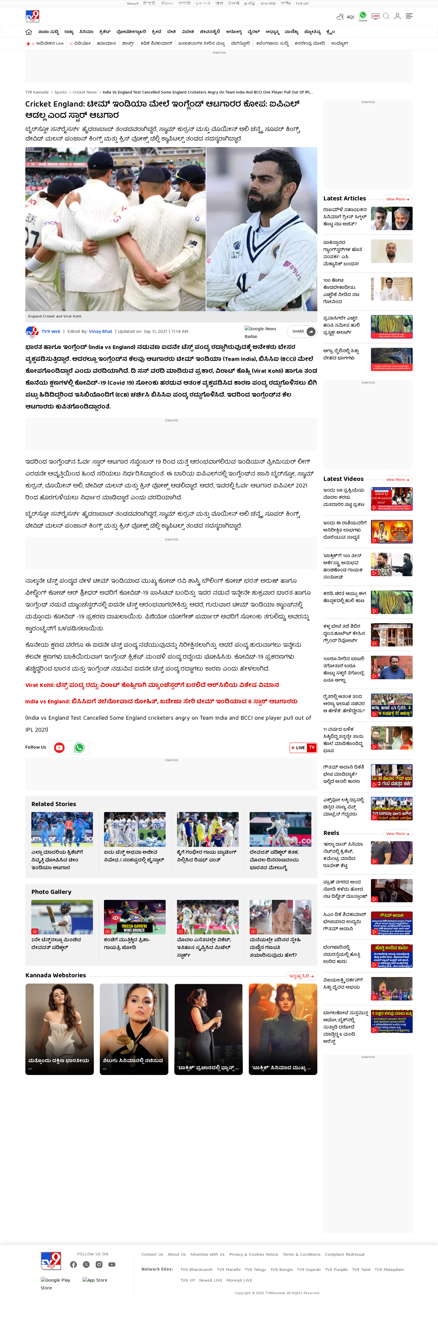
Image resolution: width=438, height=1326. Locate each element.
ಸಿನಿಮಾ (86, 32)
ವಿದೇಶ (188, 32)
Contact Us (152, 1255)
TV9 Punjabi (336, 1270)
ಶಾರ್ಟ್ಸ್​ (128, 43)
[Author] (32, 332)
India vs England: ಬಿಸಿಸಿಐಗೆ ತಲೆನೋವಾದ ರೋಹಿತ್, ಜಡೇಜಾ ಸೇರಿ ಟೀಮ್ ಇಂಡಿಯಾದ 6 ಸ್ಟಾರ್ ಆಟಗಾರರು (161, 702)
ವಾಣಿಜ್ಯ (291, 32)
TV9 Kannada (37, 92)
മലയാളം (268, 4)
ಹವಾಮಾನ (106, 43)
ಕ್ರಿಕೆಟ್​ (105, 32)
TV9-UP (302, 4)
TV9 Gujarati (309, 1270)
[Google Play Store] (59, 1284)
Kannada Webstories (55, 976)
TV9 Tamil (361, 1270)
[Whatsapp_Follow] (79, 747)
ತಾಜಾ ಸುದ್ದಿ (48, 32)
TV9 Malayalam (389, 1270)
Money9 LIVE (239, 1281)
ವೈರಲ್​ (254, 32)
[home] (28, 32)
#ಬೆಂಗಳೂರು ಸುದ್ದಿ (272, 43)
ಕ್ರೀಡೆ (156, 32)
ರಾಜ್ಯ (68, 32)
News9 (133, 4)
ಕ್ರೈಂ (331, 32)
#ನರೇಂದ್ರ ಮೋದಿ (310, 43)
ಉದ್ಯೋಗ (339, 43)
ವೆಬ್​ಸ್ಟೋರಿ (240, 43)
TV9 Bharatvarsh (196, 1270)
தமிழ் (250, 4)
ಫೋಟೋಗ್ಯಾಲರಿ (131, 32)
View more (395, 199)
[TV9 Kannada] (32, 16)
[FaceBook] (73, 1264)
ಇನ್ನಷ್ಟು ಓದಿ (299, 976)
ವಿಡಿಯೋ (82, 43)
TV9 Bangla (281, 1270)
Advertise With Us (207, 1255)
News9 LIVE (210, 1281)
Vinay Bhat (100, 332)
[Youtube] (59, 747)
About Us (177, 1255)
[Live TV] (373, 16)
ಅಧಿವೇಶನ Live (49, 43)
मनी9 (286, 4)
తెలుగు (167, 4)
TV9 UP (187, 1281)
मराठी (184, 4)
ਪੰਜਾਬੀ (233, 4)
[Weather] (340, 16)
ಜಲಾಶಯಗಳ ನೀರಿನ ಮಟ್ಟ (201, 43)
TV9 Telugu (255, 1270)
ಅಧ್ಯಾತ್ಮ (272, 32)
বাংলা (219, 4)
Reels (331, 833)
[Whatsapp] (360, 16)
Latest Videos (343, 479)
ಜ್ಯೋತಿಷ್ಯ (312, 32)
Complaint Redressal (344, 1255)
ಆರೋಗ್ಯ (234, 32)
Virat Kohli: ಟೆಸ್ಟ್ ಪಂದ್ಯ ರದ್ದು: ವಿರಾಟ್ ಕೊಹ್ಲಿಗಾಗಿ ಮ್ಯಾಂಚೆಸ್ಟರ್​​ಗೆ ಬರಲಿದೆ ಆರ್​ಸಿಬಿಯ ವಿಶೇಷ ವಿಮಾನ (152, 685)
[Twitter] (86, 1264)
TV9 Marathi (228, 1270)
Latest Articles (344, 199)
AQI (350, 17)
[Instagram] (99, 1264)
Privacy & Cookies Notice (253, 1255)
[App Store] (100, 1284)
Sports (60, 92)
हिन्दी (149, 4)
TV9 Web (51, 332)
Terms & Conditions (302, 1255)
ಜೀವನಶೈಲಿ (210, 32)
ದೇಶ (171, 32)
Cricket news (84, 92)
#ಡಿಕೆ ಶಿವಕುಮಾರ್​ (156, 43)
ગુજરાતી (202, 4)
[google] (265, 331)
